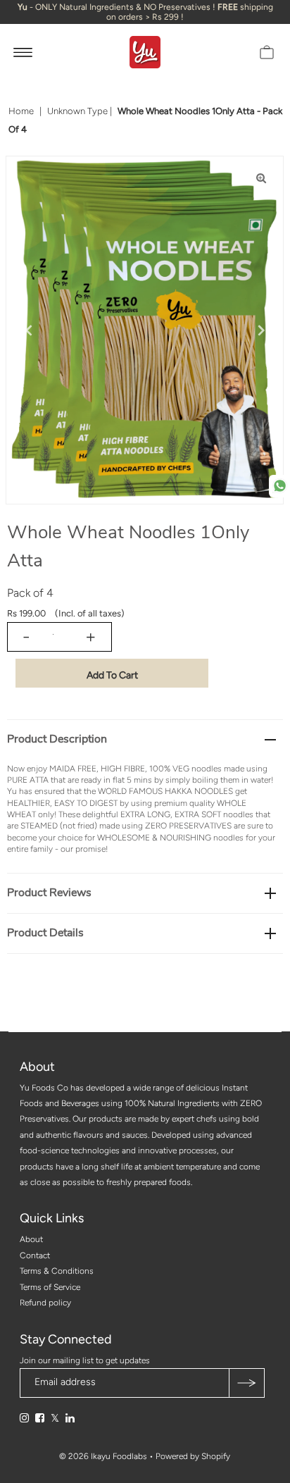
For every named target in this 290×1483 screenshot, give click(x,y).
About (31, 1239)
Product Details (45, 933)
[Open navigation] (22, 52)
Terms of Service (50, 1287)
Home (21, 111)
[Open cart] (266, 52)
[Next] (261, 330)
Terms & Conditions (57, 1271)
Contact (35, 1255)
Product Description (57, 739)
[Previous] (28, 330)
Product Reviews (49, 892)
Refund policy (45, 1303)
